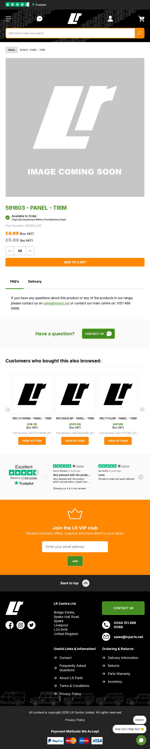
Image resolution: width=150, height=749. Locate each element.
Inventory (115, 681)
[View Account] (110, 19)
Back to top (69, 583)
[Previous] (7, 409)
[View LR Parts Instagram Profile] (20, 625)
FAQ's (14, 281)
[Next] (142, 409)
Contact (65, 658)
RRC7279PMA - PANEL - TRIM (32, 418)
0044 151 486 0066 (125, 625)
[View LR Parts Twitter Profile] (31, 625)
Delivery (35, 281)
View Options (32, 440)
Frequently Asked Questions (72, 668)
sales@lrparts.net (56, 303)
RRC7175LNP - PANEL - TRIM (118, 418)
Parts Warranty (119, 674)
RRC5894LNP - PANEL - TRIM (75, 418)
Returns (113, 666)
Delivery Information (123, 658)
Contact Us (39, 19)
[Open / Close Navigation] (8, 18)
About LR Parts (71, 678)
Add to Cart (75, 262)
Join (75, 561)
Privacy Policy (70, 694)
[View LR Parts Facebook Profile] (9, 625)
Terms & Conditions (74, 686)
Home (11, 50)
